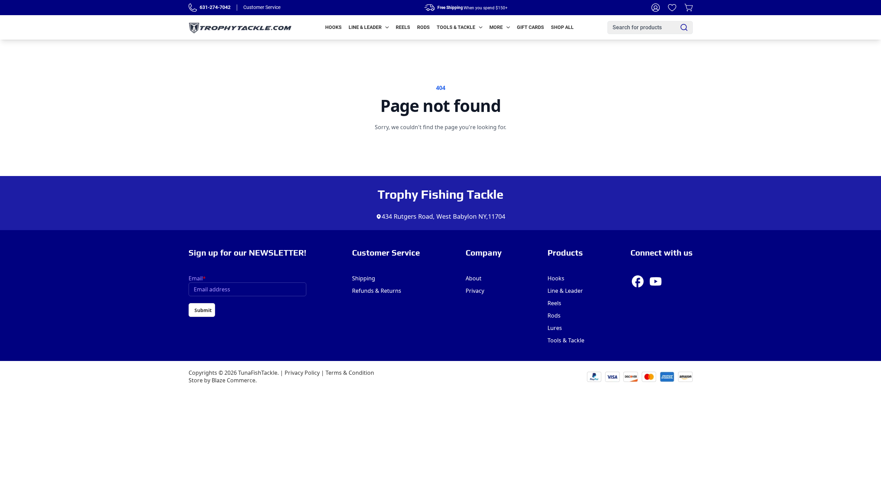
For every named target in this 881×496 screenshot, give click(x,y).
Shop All (562, 27)
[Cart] (688, 7)
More (496, 27)
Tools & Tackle (456, 27)
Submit (203, 310)
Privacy (475, 290)
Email (197, 278)
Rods (423, 27)
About (473, 278)
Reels (403, 27)
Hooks (333, 27)
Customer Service (261, 7)
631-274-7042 (215, 7)
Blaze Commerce (233, 380)
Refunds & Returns (376, 290)
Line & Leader (365, 27)
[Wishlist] (672, 7)
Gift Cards (530, 27)
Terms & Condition (350, 372)
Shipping (363, 278)
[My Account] (655, 7)
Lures (555, 328)
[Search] (684, 27)
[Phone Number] (193, 7)
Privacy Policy (302, 372)
